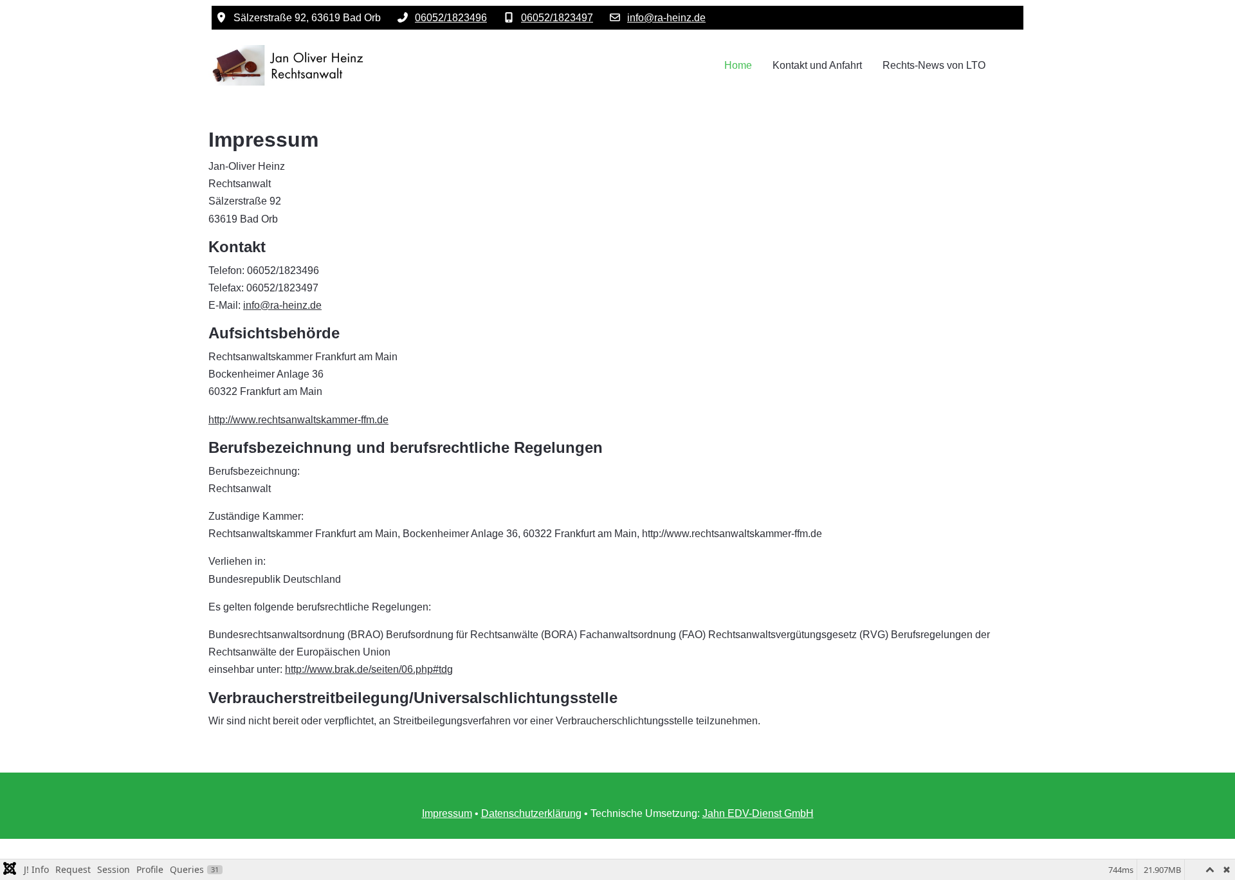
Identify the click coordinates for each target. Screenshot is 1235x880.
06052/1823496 (451, 17)
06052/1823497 (557, 17)
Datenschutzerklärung (531, 813)
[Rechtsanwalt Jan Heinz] (288, 65)
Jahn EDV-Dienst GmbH (758, 813)
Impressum (447, 813)
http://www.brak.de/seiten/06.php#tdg (369, 669)
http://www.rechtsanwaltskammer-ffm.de (298, 419)
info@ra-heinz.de (666, 17)
